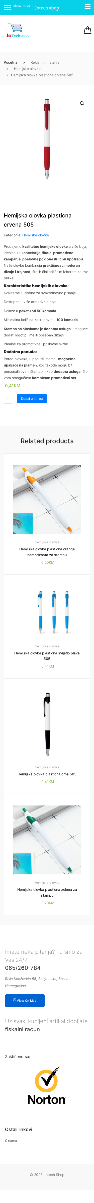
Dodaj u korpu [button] (49, 932)
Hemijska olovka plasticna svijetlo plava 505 (47, 656)
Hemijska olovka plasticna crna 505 (47, 774)
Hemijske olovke (27, 68)
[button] (82, 103)
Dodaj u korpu (32, 399)
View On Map (26, 1000)
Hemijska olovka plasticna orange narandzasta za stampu (47, 552)
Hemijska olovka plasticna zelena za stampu (47, 892)
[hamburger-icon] (58, 31)
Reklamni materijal (45, 62)
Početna (10, 62)
